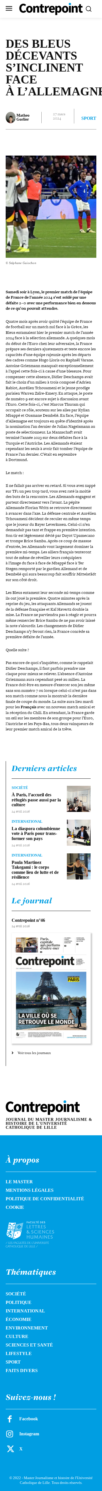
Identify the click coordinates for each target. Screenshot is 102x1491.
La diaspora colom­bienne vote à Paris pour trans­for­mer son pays (36, 833)
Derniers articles (44, 768)
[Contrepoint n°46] (51, 988)
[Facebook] (29, 140)
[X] (42, 140)
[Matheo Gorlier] (11, 117)
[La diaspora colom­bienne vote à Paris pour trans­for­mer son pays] (79, 833)
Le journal (32, 900)
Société (20, 788)
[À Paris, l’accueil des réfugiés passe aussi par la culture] (79, 799)
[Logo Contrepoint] (51, 9)
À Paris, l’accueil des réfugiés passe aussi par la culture (36, 799)
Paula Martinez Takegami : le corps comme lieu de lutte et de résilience (35, 870)
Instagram (29, 1433)
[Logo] (35, 1234)
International (27, 821)
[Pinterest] (55, 140)
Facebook (28, 1418)
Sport (88, 118)
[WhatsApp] (68, 140)
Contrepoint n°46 (28, 920)
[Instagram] (10, 1434)
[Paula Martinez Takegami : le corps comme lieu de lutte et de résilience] (79, 866)
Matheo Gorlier (22, 118)
